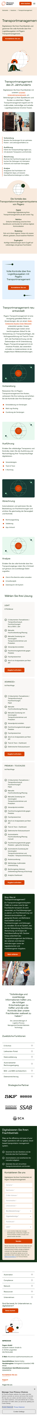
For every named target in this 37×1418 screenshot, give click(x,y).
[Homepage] (7, 4)
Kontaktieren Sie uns (9, 1375)
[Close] (35, 1389)
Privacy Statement (19, 1407)
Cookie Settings (18, 1411)
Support (5, 1380)
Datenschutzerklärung (10, 1256)
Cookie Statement (7, 1407)
